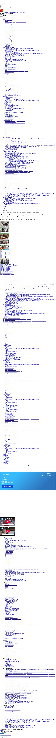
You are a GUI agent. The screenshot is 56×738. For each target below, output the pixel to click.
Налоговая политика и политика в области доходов (14, 108)
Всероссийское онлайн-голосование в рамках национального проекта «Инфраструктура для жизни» (21, 203)
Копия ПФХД (7, 309)
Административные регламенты (11, 129)
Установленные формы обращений (11, 116)
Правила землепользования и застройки (12, 155)
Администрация (6, 73)
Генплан (6, 329)
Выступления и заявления (10, 416)
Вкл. (6, 3)
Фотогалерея (7, 45)
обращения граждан (8, 413)
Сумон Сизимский (8, 41)
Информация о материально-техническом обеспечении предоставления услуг (19, 310)
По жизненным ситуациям (10, 654)
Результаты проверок (9, 80)
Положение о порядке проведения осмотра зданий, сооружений (17, 168)
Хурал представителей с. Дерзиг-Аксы (12, 406)
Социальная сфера (8, 44)
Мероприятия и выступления (10, 353)
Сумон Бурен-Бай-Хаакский (10, 39)
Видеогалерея (7, 46)
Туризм (4, 150)
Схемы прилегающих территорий (11, 169)
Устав (6, 62)
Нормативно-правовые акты (10, 104)
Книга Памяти (5, 187)
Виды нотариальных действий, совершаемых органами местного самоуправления (20, 198)
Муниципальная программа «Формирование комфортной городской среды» (19, 171)
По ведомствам (7, 656)
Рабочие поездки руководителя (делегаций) (13, 95)
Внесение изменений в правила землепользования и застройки (16, 156)
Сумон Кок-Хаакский (9, 35)
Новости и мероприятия (9, 418)
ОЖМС (4, 181)
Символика (7, 42)
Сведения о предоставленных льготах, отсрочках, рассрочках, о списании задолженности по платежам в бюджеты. (26, 29)
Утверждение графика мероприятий (11, 140)
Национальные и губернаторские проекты (10, 174)
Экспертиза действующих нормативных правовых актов (15, 280)
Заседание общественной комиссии (11, 148)
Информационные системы (10, 83)
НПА (6, 70)
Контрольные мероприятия (10, 711)
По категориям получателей (10, 655)
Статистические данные (9, 354)
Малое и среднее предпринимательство (12, 359)
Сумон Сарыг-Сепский (9, 36)
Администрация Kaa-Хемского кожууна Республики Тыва (14, 12)
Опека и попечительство (9, 91)
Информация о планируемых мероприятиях (13, 312)
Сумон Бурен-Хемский (9, 32)
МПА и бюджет (8, 393)
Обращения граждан (8, 333)
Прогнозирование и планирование (11, 303)
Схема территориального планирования (12, 166)
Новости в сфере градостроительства (12, 152)
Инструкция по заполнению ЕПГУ (11, 599)
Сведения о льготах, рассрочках (11, 28)
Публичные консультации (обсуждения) (12, 279)
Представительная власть (7, 61)
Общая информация (8, 20)
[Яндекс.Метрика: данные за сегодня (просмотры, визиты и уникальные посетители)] (4, 736)
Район (4, 19)
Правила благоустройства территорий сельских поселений (16, 165)
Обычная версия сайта (4, 4)
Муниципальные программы (10, 290)
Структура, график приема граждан (11, 409)
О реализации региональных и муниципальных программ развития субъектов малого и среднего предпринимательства (27, 294)
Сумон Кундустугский (9, 33)
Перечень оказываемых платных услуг (12, 308)
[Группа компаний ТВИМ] (5, 735)
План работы (7, 132)
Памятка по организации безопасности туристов (14, 112)
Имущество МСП (8, 89)
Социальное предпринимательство (11, 293)
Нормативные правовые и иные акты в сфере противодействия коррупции (19, 48)
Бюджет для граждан (9, 110)
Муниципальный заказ (9, 598)
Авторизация (2, 737)
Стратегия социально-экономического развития (14, 301)
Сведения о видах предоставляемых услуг (13, 306)
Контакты (6, 66)
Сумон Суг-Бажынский (9, 31)
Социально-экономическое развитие (11, 302)
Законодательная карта (9, 119)
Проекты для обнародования (10, 67)
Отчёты (6, 180)
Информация (7, 81)
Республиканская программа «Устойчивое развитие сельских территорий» (17, 319)
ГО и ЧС (4, 111)
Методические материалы (9, 51)
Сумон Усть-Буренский (9, 38)
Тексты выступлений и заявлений (11, 94)
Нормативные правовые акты (10, 97)
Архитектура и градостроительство (9, 151)
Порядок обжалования (9, 102)
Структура (7, 63)
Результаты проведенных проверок (11, 421)
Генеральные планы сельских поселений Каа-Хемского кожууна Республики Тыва (20, 153)
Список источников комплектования (12, 131)
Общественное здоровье (7, 184)
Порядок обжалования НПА (10, 355)
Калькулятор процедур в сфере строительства (13, 170)
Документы (5, 96)
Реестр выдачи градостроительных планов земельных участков (16, 158)
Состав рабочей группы (9, 72)
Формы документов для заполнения (11, 52)
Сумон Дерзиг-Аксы (9, 37)
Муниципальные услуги (7, 120)
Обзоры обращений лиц (9, 118)
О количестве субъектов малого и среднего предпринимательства (17, 295)
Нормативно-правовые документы (11, 278)
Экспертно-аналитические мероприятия (12, 710)
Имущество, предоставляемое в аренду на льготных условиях (16, 71)
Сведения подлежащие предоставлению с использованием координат (18, 163)
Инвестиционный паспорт (8, 58)
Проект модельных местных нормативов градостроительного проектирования (19, 162)
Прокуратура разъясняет (7, 189)
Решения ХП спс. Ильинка (10, 439)
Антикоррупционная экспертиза (11, 49)
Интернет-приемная (8, 114)
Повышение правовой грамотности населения (11, 191)
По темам (6, 125)
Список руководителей (9, 93)
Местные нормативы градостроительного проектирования (16, 167)
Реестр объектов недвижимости (11, 164)
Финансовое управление (9, 79)
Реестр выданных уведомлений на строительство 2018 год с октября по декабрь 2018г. (21, 160)
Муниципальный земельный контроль (12, 86)
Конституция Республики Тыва (11, 192)
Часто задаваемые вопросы (10, 56)
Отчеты (6, 133)
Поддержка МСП (8, 88)
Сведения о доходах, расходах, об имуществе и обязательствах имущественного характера (22, 50)
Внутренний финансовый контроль (11, 87)
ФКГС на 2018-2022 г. (9, 401)
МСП (6, 334)
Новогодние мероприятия (7, 201)
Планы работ (7, 179)
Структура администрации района (11, 74)
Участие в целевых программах (11, 600)
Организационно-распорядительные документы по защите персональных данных (18, 186)
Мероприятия (7, 373)
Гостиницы (7, 457)
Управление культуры (9, 24)
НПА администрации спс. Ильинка (11, 441)
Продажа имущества (6, 317)
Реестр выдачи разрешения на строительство (13, 159)
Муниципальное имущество (10, 69)
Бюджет (6, 327)
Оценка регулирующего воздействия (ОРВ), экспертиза (15, 22)
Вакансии (6, 82)
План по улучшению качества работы (12, 315)
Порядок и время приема (9, 115)
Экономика (7, 23)
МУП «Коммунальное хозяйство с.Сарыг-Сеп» (11, 318)
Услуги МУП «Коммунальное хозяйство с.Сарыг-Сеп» (15, 123)
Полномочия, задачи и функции (11, 597)
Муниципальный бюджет (9, 106)
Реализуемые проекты (9, 332)
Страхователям (7, 461)
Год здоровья (7, 185)
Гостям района (7, 43)
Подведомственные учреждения (11, 78)
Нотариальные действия (7, 197)
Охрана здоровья (8, 391)
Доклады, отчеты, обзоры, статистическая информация (15, 55)
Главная (4, 18)
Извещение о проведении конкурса (11, 405)
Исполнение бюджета (9, 107)
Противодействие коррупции (8, 47)
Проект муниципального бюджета (11, 105)
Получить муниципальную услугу (9, 124)
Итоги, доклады (8, 281)
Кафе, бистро (7, 458)
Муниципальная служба (9, 430)
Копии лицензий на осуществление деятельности (14, 311)
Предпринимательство (9, 291)
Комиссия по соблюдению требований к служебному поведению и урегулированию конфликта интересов (25, 53)
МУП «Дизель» (8, 453)
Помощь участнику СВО (7, 204)
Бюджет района (5, 103)
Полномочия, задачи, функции (10, 437)
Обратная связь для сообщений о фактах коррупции (14, 54)
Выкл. (8, 3)
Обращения (5, 113)
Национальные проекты (9, 175)
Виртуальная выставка (9, 135)
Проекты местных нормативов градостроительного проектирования (17, 172)
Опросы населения (6, 316)
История (6, 21)
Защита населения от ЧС (9, 368)
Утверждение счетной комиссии (11, 149)
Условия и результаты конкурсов (11, 64)
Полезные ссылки (8, 57)
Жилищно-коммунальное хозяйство (9, 202)
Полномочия (7, 362)
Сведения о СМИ (8, 84)
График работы (7, 386)
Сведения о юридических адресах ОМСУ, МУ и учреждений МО (15, 188)
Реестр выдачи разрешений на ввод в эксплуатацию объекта (16, 161)
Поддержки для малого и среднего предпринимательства (15, 292)
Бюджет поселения (8, 397)
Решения (6, 65)
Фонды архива (7, 130)
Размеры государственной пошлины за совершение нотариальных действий (19, 200)
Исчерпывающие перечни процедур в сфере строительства (16, 157)
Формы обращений (8, 101)
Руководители (5, 92)
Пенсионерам (7, 460)
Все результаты (3, 8)
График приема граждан (9, 374)
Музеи (6, 456)
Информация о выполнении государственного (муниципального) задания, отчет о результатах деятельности (25, 313)
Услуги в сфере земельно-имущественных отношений (15, 121)
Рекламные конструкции (9, 173)
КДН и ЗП (7, 90)
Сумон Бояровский (8, 34)
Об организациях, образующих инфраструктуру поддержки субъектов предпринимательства (22, 298)
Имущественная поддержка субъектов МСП (11, 68)
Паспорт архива (8, 134)
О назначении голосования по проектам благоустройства (15, 147)
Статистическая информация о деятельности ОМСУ (14, 30)
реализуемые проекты (9, 417)
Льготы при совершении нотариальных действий (14, 199)
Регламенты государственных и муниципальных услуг (15, 99)
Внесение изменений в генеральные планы (13, 154)
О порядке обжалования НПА (10, 370)
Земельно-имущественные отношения (12, 85)
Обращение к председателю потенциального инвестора (15, 60)
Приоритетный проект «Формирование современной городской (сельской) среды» (20, 328)
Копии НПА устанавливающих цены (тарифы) (13, 307)
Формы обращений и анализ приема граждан (13, 357)
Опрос (6, 283)
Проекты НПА (7, 98)
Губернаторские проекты (9, 707)
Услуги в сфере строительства (10, 122)
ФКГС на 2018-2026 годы (7, 137)
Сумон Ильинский (8, 40)
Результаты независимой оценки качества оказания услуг (15, 314)
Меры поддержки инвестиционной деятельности (14, 59)
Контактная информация (9, 136)
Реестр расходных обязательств (10, 109)
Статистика (7, 338)
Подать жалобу (7, 486)
